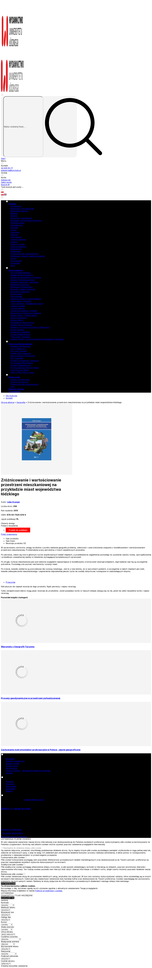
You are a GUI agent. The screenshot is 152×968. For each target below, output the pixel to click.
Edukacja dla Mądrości (20, 346)
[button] (2, 195)
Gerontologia (16, 296)
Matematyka (15, 249)
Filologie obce (16, 225)
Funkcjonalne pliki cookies (13, 857)
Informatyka (15, 237)
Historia (13, 235)
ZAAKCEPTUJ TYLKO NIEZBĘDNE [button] (17, 895)
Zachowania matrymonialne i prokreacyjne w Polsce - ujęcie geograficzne (40, 749)
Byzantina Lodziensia (19, 292)
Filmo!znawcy (16, 294)
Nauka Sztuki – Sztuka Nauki (23, 315)
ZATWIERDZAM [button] (8, 883)
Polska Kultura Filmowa (21, 325)
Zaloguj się (5, 180)
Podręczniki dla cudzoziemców (24, 254)
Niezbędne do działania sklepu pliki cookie (22, 848)
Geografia (14, 232)
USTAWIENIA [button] (7, 893)
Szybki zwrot (12, 766)
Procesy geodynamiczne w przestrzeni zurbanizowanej (30, 698)
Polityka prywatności (15, 761)
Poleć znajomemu (9, 534)
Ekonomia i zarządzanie (21, 218)
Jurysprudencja (17, 308)
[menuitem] (78, 233)
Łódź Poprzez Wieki (19, 370)
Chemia (13, 216)
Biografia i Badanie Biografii (22, 289)
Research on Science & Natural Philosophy (30, 327)
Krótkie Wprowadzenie (20, 353)
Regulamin (10, 759)
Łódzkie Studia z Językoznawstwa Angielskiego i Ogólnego (37, 339)
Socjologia (15, 263)
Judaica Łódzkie (17, 306)
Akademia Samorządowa (21, 275)
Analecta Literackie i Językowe (24, 282)
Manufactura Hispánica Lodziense (25, 313)
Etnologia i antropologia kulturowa (25, 220)
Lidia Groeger (13, 502)
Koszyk (5, 184)
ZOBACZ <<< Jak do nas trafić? (16, 808)
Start (3, 158)
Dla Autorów (11, 396)
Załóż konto (6, 182)
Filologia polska (17, 223)
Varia (12, 265)
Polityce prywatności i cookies (48, 891)
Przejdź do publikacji (18, 530)
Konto (3, 177)
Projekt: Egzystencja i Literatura (24, 360)
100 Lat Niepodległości (20, 273)
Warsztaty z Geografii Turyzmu (17, 646)
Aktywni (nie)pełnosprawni (22, 280)
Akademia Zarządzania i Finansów (25, 277)
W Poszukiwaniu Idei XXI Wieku (24, 368)
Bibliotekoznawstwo (19, 211)
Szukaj (4, 173)
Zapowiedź (10, 789)
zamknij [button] (4, 900)
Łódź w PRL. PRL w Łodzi (22, 372)
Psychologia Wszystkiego (21, 363)
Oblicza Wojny (16, 320)
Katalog (9, 791)
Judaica (13, 242)
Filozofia (14, 227)
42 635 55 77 (7, 168)
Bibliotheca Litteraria (19, 284)
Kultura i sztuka (17, 244)
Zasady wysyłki (12, 763)
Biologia (13, 213)
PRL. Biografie (16, 358)
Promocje (10, 784)
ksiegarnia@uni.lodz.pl (11, 170)
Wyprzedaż (11, 786)
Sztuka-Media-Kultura (20, 334)
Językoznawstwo (18, 239)
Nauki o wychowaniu (19, 379)
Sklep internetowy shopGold (14, 836)
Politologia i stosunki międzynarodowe (27, 256)
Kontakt (4, 165)
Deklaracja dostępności (11, 829)
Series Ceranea (17, 330)
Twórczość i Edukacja (20, 337)
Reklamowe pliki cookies (12, 874)
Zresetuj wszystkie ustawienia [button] (14, 966)
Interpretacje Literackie (20, 301)
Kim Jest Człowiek (18, 351)
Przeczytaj (10, 582)
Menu (3, 161)
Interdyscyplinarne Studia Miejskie (25, 299)
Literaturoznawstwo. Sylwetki (23, 311)
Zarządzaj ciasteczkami (12, 833)
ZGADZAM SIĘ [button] (7, 898)
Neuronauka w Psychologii (22, 356)
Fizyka (13, 230)
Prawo (13, 258)
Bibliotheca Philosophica (21, 287)
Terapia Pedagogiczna (20, 365)
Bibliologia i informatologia (22, 208)
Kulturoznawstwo (18, 246)
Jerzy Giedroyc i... (18, 349)
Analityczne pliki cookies (12, 864)
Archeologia (15, 206)
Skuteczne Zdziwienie (20, 332)
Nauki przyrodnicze (19, 382)
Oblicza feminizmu (18, 318)
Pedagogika (15, 251)
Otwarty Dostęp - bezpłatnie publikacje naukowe (28, 770)
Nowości (10, 781)
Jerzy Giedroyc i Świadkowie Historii (26, 303)
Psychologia (15, 261)
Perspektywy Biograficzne (22, 322)
